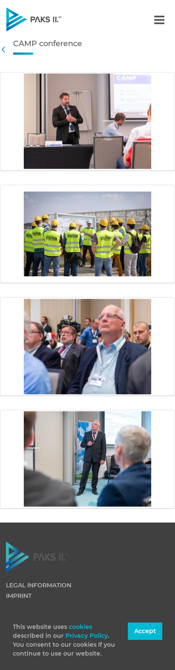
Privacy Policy (86, 635)
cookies (80, 627)
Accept (145, 631)
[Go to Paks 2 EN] (48, 19)
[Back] (5, 49)
